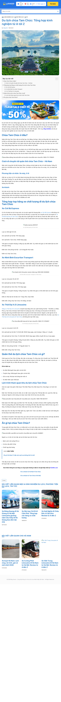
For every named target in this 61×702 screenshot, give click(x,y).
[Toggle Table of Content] (56, 79)
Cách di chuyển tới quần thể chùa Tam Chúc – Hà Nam (19, 83)
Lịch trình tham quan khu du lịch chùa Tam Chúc (18, 95)
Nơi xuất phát (21, 4)
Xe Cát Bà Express (10, 87)
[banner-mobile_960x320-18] (30, 110)
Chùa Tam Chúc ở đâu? (10, 81)
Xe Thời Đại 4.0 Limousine (12, 91)
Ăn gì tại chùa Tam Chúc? (11, 97)
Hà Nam (4, 480)
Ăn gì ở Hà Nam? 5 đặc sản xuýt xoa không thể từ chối (19, 455)
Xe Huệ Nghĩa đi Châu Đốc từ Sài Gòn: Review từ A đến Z (50, 513)
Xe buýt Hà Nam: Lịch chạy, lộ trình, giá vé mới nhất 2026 (10, 563)
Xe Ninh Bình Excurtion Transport (14, 89)
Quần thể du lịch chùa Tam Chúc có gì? (14, 93)
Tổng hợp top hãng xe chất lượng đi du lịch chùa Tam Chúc (20, 85)
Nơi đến (28, 4)
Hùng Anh (5, 27)
